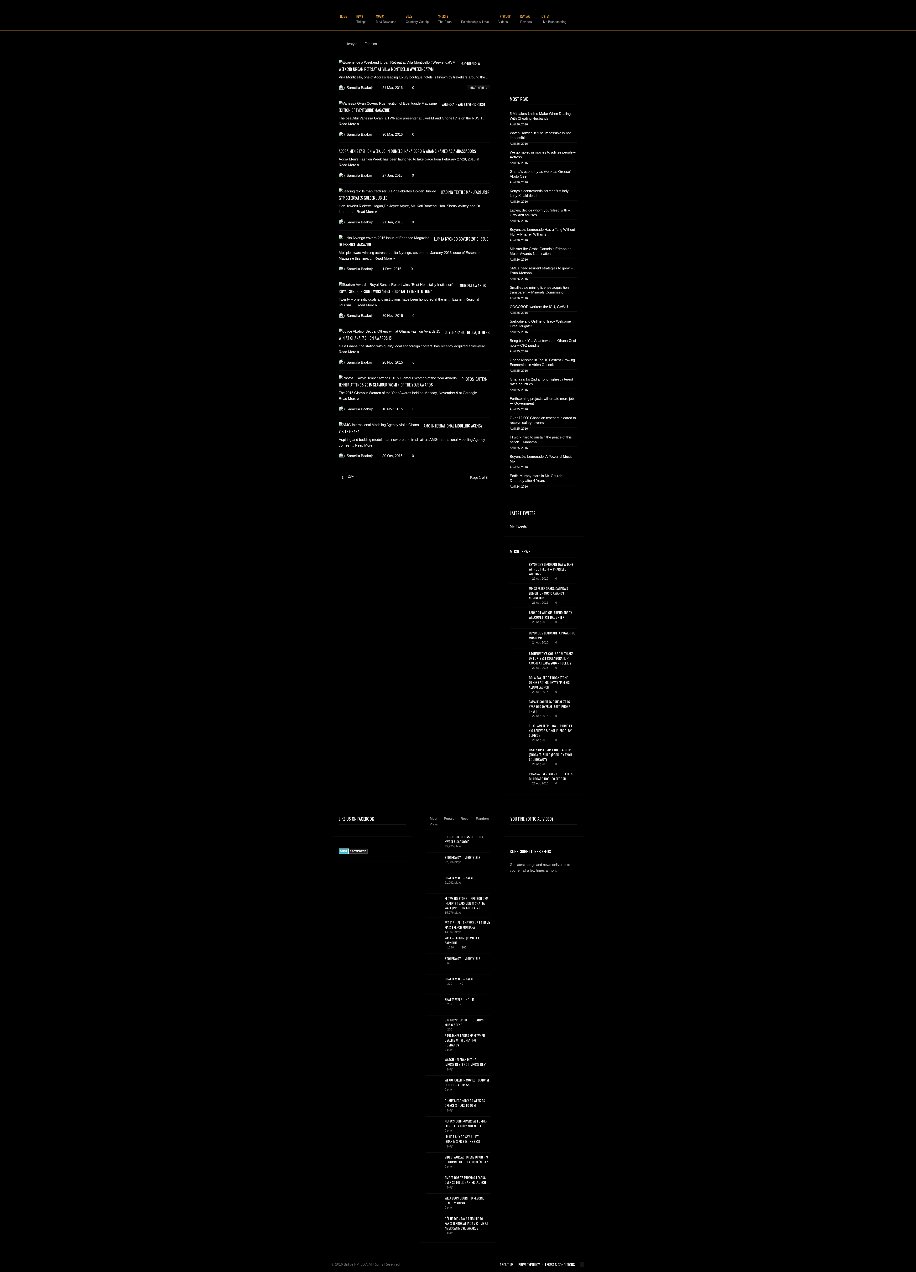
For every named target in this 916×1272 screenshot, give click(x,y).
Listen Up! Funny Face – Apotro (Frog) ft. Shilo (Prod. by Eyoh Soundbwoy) (550, 754)
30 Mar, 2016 (392, 134)
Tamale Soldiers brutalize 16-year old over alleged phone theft (550, 706)
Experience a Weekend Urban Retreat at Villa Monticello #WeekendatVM (409, 66)
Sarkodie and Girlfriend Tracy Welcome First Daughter (540, 323)
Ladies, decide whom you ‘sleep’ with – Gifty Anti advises (540, 212)
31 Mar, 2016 (392, 88)
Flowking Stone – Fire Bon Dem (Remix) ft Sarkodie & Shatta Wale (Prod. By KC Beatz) (466, 903)
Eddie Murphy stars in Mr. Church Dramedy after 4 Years (536, 478)
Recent (466, 818)
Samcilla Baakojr (360, 88)
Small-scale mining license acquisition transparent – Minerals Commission (539, 289)
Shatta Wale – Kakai (459, 877)
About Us (507, 1264)
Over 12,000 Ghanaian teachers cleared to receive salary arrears (543, 420)
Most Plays (434, 821)
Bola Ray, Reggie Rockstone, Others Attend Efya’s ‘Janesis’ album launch (549, 682)
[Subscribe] (573, 884)
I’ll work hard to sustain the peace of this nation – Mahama (541, 439)
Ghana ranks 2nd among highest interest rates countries (541, 381)
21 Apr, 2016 (540, 740)
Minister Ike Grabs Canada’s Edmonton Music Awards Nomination (540, 251)
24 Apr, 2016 (540, 642)
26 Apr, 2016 (540, 578)
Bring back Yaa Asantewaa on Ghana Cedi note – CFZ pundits (543, 343)
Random (482, 818)
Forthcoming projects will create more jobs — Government (543, 401)
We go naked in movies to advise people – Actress (542, 154)
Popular (450, 818)
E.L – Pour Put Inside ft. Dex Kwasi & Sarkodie (464, 839)
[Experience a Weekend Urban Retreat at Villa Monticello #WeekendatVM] (397, 62)
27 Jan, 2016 (392, 175)
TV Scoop (504, 19)
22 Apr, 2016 (540, 667)
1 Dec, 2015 (391, 269)
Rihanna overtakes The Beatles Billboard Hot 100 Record (550, 776)
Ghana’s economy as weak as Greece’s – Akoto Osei (542, 174)
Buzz (417, 19)
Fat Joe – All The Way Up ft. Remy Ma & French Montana (467, 925)
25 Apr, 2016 (540, 622)
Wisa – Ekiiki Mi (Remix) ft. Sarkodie (462, 940)
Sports (445, 19)
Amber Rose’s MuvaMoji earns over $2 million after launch (465, 1180)
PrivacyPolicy (529, 1264)
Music (386, 19)
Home (343, 17)
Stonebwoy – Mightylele (462, 857)
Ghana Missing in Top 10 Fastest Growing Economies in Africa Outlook (542, 362)
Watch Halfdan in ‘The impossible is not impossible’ (540, 135)
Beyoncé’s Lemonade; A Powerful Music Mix (541, 458)
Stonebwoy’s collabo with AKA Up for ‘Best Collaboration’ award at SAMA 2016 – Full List (551, 658)
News (361, 19)
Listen (553, 19)
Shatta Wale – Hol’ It (459, 999)
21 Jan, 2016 (392, 222)
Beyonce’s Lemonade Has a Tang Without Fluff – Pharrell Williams (542, 231)
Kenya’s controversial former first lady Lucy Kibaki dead (539, 193)
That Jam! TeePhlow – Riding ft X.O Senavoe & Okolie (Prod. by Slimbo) (550, 730)
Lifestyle (475, 19)
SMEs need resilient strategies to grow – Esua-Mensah (541, 270)
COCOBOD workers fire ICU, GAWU (539, 307)
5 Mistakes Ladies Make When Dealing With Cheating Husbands (540, 116)
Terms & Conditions (560, 1264)
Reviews (526, 19)
